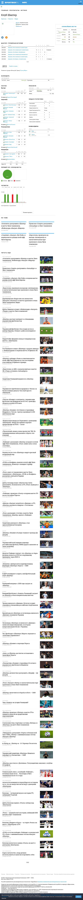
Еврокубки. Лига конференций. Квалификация (17, 54)
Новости (10, 19)
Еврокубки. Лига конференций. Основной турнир (18, 49)
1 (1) (49, 135)
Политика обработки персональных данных (64, 874)
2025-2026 (4, 49)
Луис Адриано (12, 154)
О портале (17, 874)
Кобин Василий (14, 147)
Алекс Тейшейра (7, 133)
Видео (16, 19)
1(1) (19, 156)
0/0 (24, 93)
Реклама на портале (25, 874)
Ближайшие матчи (69, 26)
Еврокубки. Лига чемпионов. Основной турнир (17, 47)
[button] (5, 66)
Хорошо (78, 896)
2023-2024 (4, 59)
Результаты (14, 10)
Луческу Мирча (23, 70)
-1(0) (22, 93)
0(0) (18, 93)
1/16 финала (49, 59)
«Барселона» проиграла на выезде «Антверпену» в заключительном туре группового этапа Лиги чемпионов (38, 239)
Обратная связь (10, 874)
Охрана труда (50, 874)
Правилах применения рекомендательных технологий (52, 881)
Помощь (3, 874)
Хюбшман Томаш (11, 114)
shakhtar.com (19, 26)
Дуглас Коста (12, 139)
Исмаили (13, 124)
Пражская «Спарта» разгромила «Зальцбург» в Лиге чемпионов (40, 225)
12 (36, 49)
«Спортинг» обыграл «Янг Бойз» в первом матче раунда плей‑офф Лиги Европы (13, 237)
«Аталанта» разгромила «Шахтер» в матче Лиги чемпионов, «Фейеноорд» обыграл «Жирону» (13, 226)
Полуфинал (49, 49)
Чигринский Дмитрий (8, 118)
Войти (80, 3)
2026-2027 (4, 47)
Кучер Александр (12, 105)
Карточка (3, 19)
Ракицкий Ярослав (8, 108)
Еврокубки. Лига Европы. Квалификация (16, 52)
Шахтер (17, 22)
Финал (6, 80)
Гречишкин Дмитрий (8, 136)
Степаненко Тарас (8, 112)
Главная (4, 10)
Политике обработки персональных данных (51, 895)
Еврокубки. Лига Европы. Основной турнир (17, 59)
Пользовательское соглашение (38, 874)
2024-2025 (4, 56)
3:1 (48, 80)
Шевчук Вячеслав (7, 121)
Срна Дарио (11, 142)
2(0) (19, 144)
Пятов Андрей (14, 97)
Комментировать (27, 212)
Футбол (24, 10)
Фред (10, 144)
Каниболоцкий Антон (9, 94)
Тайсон (10, 156)
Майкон (13, 159)
